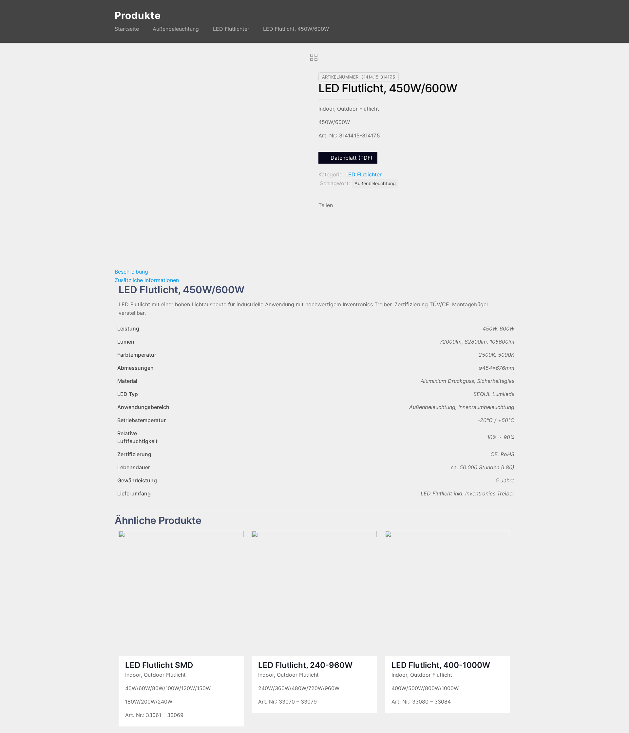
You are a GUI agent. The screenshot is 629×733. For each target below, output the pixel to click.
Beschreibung (131, 271)
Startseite (127, 29)
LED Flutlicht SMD (159, 665)
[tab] (314, 271)
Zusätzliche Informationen (147, 280)
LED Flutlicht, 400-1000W (440, 665)
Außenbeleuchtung (176, 29)
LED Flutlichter (231, 29)
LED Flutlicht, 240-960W (305, 665)
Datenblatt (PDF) (350, 157)
